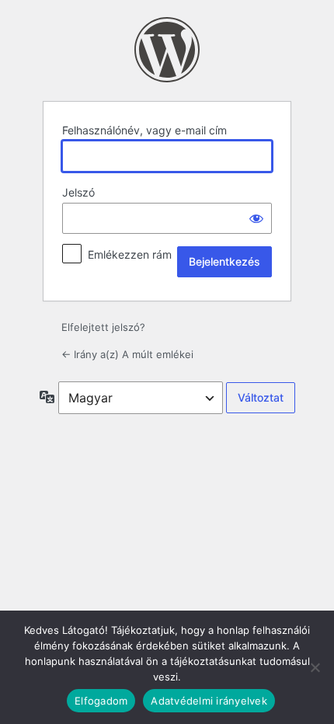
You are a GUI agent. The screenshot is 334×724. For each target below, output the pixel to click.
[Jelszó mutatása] (256, 218)
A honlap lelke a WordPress (167, 49)
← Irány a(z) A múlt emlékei (127, 354)
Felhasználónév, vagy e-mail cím (144, 130)
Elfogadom (101, 700)
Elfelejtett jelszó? (103, 327)
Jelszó (78, 192)
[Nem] (314, 667)
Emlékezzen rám (130, 254)
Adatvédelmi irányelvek (209, 700)
